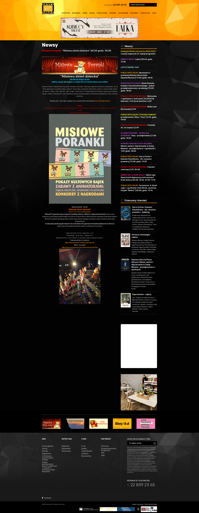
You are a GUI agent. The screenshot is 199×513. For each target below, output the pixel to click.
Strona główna (47, 446)
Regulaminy (46, 454)
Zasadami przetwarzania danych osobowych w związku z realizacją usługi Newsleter (141, 449)
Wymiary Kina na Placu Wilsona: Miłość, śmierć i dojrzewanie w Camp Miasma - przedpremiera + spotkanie (143, 265)
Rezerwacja (66, 451)
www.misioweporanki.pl (102, 101)
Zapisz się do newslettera (138, 439)
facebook (47, 498)
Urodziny (112, 13)
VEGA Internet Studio (150, 504)
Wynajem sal (145, 13)
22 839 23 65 (120, 5)
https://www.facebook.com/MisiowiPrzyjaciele (80, 242)
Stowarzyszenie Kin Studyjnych (108, 449)
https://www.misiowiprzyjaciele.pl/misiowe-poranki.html (80, 247)
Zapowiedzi (76, 13)
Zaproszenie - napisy (141, 294)
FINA (103, 455)
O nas (154, 13)
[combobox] (143, 5)
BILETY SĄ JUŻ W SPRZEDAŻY (80, 212)
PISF (102, 453)
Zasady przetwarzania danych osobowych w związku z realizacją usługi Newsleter (49, 467)
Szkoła (92, 13)
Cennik (84, 13)
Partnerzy (134, 13)
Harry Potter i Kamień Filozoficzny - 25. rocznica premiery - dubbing (144, 209)
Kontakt (45, 451)
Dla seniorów (123, 13)
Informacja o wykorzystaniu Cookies (47, 458)
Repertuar (66, 13)
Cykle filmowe (102, 13)
